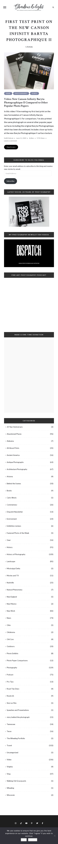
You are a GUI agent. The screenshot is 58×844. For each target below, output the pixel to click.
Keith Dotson (8, 138)
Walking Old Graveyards (16, 781)
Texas (9, 731)
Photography (21, 93)
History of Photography (16, 554)
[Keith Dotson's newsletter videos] (29, 253)
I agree (23, 840)
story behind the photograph (18, 717)
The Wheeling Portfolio (16, 738)
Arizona (10, 476)
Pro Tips (10, 682)
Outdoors (11, 646)
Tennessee (11, 724)
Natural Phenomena (14, 590)
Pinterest (32, 823)
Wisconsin (11, 795)
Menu (5, 7)
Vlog (8, 774)
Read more (32, 840)
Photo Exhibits (12, 653)
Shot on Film (11, 703)
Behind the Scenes (14, 483)
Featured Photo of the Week (18, 533)
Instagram (15, 823)
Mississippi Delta (13, 568)
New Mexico (11, 604)
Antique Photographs (15, 462)
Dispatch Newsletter (15, 512)
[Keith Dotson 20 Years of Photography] (29, 212)
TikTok (21, 823)
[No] (54, 835)
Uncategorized (12, 752)
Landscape (11, 561)
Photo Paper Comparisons (17, 660)
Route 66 (10, 696)
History (10, 547)
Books (9, 491)
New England (12, 597)
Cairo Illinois (11, 498)
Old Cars (10, 639)
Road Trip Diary (13, 689)
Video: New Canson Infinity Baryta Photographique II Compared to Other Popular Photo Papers (26, 102)
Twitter (37, 823)
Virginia (10, 767)
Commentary (12, 505)
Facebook (42, 823)
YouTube (26, 823)
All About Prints (13, 448)
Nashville (10, 583)
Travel (9, 745)
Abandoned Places (14, 434)
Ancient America (13, 455)
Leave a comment (10, 141)
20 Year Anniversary (15, 427)
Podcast (10, 675)
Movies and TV (13, 575)
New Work (11, 611)
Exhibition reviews (14, 526)
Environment (12, 519)
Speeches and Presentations (18, 710)
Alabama (10, 441)
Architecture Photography (17, 469)
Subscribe (10, 181)
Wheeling (10, 788)
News (9, 618)
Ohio (9, 625)
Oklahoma (11, 632)
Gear (8, 93)
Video (34, 93)
